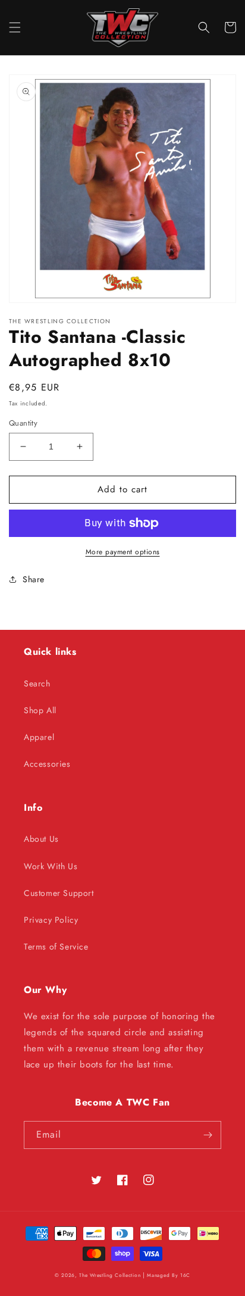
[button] (15, 27)
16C (185, 1275)
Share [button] (34, 579)
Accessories (47, 764)
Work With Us (50, 866)
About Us (41, 839)
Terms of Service (56, 947)
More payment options (123, 551)
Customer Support (59, 893)
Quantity (23, 423)
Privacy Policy (51, 920)
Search (37, 683)
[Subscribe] (207, 1135)
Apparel (39, 737)
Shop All (40, 710)
